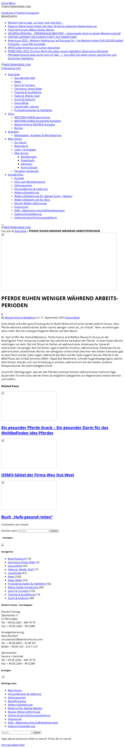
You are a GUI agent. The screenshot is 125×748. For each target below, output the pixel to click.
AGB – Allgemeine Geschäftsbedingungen (39, 210)
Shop (11, 114)
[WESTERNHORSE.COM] (16, 64)
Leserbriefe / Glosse (26, 106)
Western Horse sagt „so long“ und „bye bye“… (35, 22)
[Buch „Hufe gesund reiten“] (28, 541)
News (17, 81)
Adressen (26, 164)
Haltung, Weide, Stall (27, 96)
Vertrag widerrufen (13, 745)
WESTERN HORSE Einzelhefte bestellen (37, 121)
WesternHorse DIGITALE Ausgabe (34, 124)
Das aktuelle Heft (24, 78)
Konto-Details (29, 167)
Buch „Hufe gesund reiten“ (27, 516)
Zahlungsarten (23, 185)
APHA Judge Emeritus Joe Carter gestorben (34, 47)
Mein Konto (15, 139)
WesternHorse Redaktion (20, 317)
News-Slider (15, 580)
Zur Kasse (20, 142)
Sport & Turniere (24, 85)
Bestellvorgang (17, 701)
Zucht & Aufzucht (24, 99)
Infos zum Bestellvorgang (29, 182)
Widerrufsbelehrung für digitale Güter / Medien (43, 196)
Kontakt (19, 178)
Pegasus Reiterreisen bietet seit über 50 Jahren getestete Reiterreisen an (52, 26)
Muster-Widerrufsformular (30, 203)
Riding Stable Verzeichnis (23, 587)
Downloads (28, 160)
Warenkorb (21, 146)
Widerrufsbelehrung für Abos (32, 200)
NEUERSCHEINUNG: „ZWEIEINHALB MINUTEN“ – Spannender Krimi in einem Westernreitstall (64, 33)
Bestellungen (29, 157)
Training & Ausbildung (27, 92)
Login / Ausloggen (25, 149)
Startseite (14, 74)
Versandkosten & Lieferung (31, 189)
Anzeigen (13, 131)
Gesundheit (21, 103)
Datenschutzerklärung (28, 214)
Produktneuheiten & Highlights (33, 110)
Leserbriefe (15, 573)
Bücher (18, 128)
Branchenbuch (17, 558)
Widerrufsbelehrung (26, 192)
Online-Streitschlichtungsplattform (35, 217)
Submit (36, 732)
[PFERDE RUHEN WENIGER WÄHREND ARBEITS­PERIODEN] (59, 320)
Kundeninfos (15, 174)
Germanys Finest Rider (28, 89)
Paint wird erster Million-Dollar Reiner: (31, 30)
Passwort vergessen (26, 171)
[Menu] (2, 224)
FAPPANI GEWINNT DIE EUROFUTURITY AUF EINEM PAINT (42, 37)
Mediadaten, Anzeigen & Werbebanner (38, 135)
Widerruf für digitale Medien (25, 708)
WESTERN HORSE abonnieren (32, 117)
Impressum (21, 207)
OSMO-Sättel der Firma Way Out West (37, 474)
